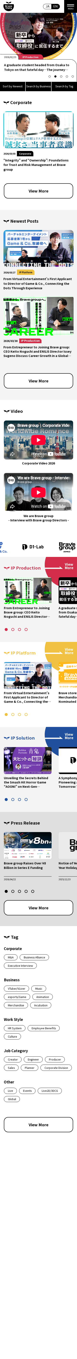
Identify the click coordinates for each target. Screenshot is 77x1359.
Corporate (28, 57)
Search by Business (38, 86)
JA (47, 6)
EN (55, 6)
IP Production (30, 341)
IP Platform (25, 272)
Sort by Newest (12, 86)
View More (38, 191)
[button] (50, 76)
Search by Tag (64, 86)
